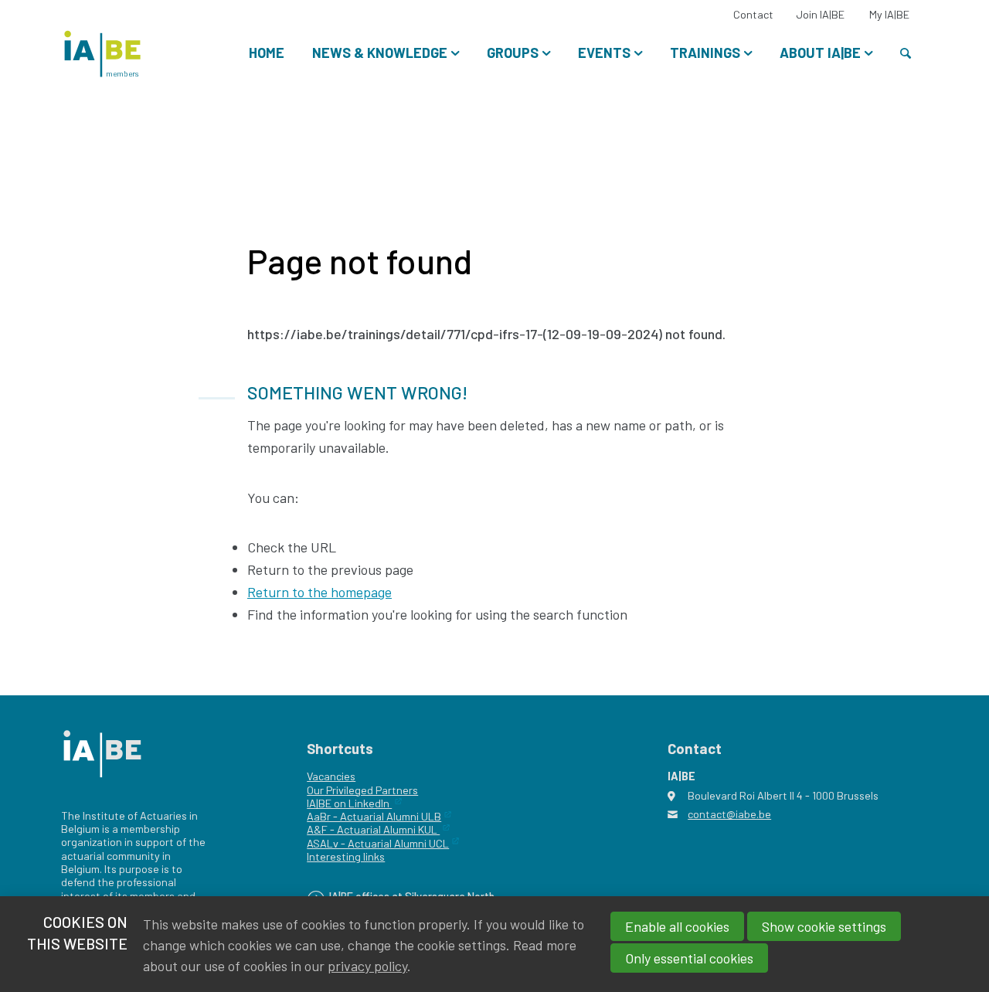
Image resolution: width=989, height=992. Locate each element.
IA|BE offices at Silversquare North (411, 896)
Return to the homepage (319, 591)
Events (604, 52)
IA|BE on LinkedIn (349, 803)
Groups (513, 52)
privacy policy (367, 965)
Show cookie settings (824, 926)
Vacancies (331, 776)
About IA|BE (820, 52)
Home (266, 52)
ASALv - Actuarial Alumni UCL (378, 843)
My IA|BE (889, 14)
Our (315, 790)
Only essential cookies (689, 958)
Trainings (705, 52)
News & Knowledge (379, 52)
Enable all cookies (677, 926)
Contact (753, 14)
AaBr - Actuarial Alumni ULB (374, 816)
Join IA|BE (820, 14)
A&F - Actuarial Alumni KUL (373, 829)
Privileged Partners (371, 790)
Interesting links (346, 856)
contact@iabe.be (729, 813)
